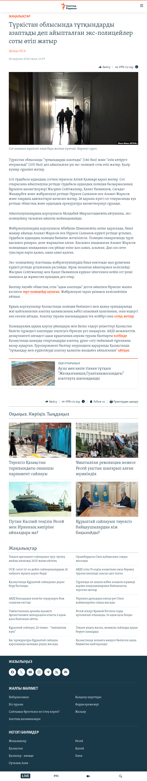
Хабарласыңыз (19, 697)
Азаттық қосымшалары (24, 719)
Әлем (78, 755)
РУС (56, 776)
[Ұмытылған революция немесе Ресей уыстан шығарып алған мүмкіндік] (107, 440)
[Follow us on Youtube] (30, 672)
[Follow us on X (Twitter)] (21, 672)
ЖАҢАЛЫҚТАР (19, 16)
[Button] (104, 67)
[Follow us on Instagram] (39, 672)
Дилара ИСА (17, 51)
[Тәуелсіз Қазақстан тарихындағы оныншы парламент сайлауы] (40, 440)
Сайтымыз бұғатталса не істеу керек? (34, 711)
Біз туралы (16, 704)
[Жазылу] (65, 672)
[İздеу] (120, 776)
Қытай (79, 748)
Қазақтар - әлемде (21, 755)
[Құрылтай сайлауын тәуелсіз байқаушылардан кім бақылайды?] (107, 499)
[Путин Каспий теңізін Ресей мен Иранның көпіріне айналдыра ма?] (40, 499)
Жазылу (80, 711)
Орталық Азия (18, 763)
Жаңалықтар (17, 741)
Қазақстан (16, 748)
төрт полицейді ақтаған (41, 292)
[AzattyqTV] (88, 776)
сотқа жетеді (124, 316)
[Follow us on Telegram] (47, 672)
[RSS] (56, 672)
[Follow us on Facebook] (12, 672)
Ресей (79, 741)
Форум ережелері (87, 704)
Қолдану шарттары (88, 697)
